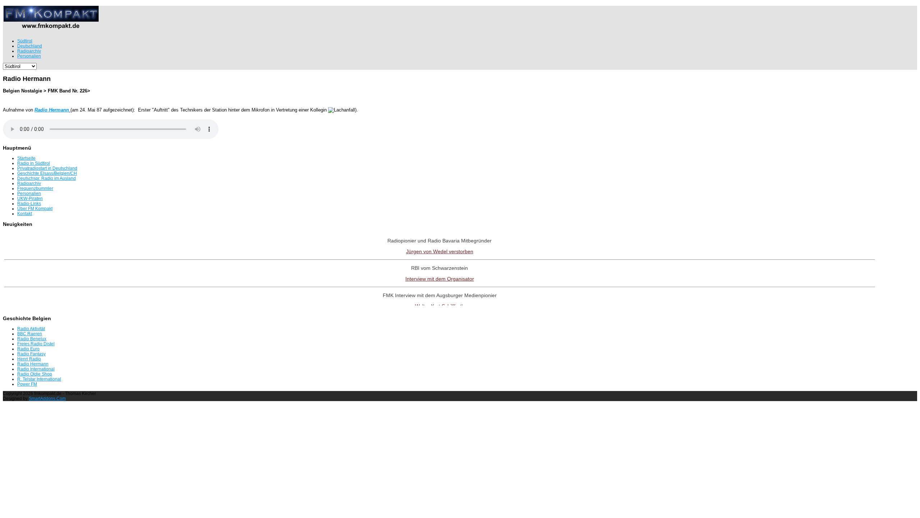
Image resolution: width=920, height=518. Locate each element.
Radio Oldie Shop (34, 374)
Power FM (27, 384)
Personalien (29, 193)
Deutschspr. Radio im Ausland (46, 178)
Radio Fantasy (31, 353)
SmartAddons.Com (47, 398)
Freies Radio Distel (36, 343)
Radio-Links (29, 203)
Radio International (36, 369)
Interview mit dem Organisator (439, 279)
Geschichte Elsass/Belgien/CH (47, 173)
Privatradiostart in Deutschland (47, 168)
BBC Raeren (29, 333)
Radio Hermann (33, 364)
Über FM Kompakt (34, 208)
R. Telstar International (39, 379)
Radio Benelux (31, 338)
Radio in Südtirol (33, 163)
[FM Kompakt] (51, 27)
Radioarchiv (29, 183)
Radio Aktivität (31, 328)
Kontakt (24, 213)
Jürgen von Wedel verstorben (439, 251)
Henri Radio (29, 359)
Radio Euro (28, 348)
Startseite (26, 158)
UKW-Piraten (30, 198)
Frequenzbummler (35, 188)
